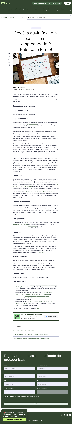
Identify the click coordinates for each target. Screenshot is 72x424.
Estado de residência (9, 388)
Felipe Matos (47, 294)
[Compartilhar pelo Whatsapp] (9, 62)
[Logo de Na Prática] (5, 3)
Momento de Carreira (42, 380)
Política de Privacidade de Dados (39, 400)
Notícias (12, 17)
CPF (5, 380)
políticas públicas (32, 226)
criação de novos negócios (20, 224)
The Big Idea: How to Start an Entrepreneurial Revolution (41, 191)
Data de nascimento (42, 365)
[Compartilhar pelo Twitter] (9, 54)
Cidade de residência (42, 388)
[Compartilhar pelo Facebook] (9, 59)
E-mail (5, 373)
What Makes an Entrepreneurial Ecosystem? (37, 296)
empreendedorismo (32, 124)
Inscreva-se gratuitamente (14, 419)
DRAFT (38, 308)
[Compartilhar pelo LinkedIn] (9, 56)
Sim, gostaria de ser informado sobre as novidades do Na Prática (22, 396)
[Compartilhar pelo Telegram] (9, 65)
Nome (5, 365)
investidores (52, 100)
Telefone (39, 373)
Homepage (4, 17)
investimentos (41, 252)
